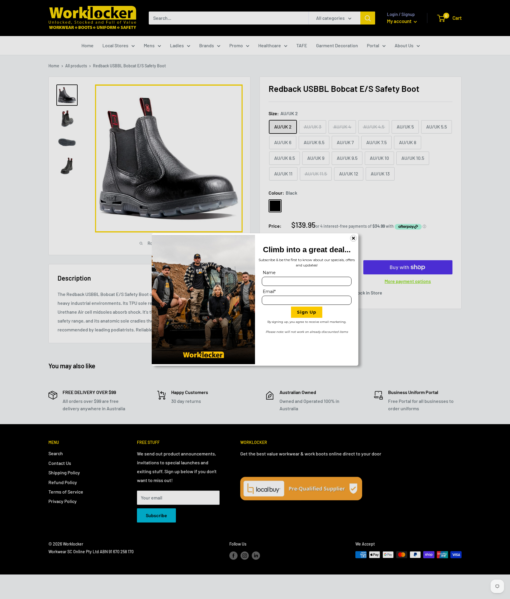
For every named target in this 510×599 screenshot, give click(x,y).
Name (269, 272)
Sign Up (306, 312)
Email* (269, 291)
